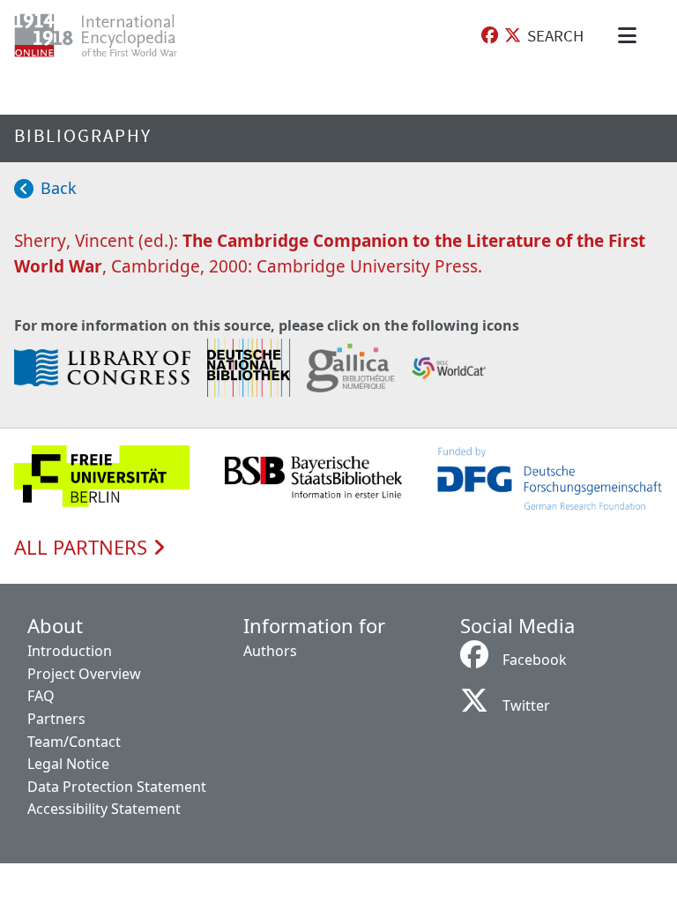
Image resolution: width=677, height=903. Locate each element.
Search (555, 35)
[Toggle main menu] (630, 35)
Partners (56, 718)
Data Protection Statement (116, 786)
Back (59, 187)
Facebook (534, 659)
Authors (270, 650)
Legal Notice (68, 763)
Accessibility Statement (104, 808)
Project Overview (84, 673)
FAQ (41, 695)
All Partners (83, 547)
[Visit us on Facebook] (489, 36)
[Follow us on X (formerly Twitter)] (512, 36)
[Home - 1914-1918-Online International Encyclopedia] (109, 35)
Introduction (69, 650)
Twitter (526, 705)
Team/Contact (74, 741)
